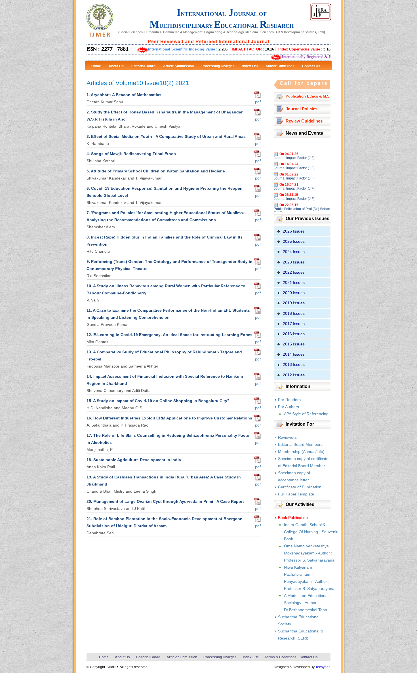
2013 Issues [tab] (294, 364)
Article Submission (182, 657)
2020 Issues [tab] (294, 292)
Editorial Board (148, 657)
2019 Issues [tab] (294, 303)
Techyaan (322, 667)
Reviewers (287, 437)
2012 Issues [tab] (294, 375)
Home (104, 657)
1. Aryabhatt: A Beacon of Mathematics (124, 94)
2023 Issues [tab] (294, 262)
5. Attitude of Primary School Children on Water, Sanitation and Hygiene (156, 171)
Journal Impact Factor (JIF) (294, 149)
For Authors (288, 406)
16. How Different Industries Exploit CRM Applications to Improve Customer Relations (169, 418)
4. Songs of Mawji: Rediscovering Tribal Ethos (131, 153)
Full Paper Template (296, 494)
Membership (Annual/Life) (301, 451)
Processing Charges (220, 657)
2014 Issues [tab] (294, 354)
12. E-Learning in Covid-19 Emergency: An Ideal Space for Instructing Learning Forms (169, 334)
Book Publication (293, 517)
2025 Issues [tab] (294, 241)
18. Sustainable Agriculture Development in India (134, 459)
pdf (257, 102)
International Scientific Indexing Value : (188, 49)
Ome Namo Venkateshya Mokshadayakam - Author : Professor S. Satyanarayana (309, 553)
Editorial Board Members (300, 444)
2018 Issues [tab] (294, 313)
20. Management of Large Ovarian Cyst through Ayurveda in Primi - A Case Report (165, 501)
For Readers (289, 399)
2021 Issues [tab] (294, 282)
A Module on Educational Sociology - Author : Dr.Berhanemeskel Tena (306, 602)
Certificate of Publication (299, 487)
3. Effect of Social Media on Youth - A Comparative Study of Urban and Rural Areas (166, 136)
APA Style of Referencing (306, 414)
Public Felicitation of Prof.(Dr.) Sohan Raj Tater (302, 202)
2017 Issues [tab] (294, 323)
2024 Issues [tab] (294, 251)
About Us (122, 657)
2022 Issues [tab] (294, 272)
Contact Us (309, 657)
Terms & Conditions (280, 657)
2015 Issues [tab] (294, 344)
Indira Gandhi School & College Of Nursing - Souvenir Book (311, 531)
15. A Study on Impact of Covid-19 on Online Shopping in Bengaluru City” (158, 400)
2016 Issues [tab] (294, 334)
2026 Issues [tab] (294, 231)
